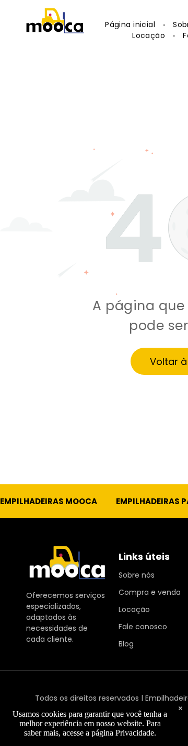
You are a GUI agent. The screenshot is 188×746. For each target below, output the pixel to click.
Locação (134, 609)
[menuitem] (131, 24)
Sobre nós (137, 575)
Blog (126, 644)
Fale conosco (143, 626)
